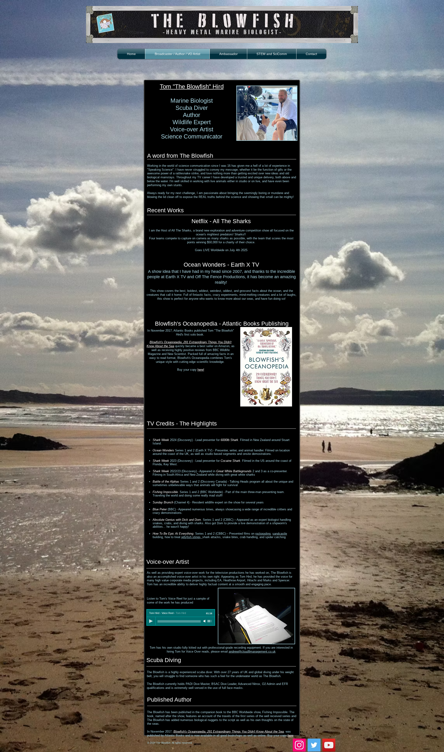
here (290, 735)
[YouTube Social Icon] (328, 745)
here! (200, 369)
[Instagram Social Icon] (299, 745)
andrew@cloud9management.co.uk (252, 651)
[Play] (151, 621)
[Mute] (205, 621)
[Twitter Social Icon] (314, 745)
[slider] (210, 621)
